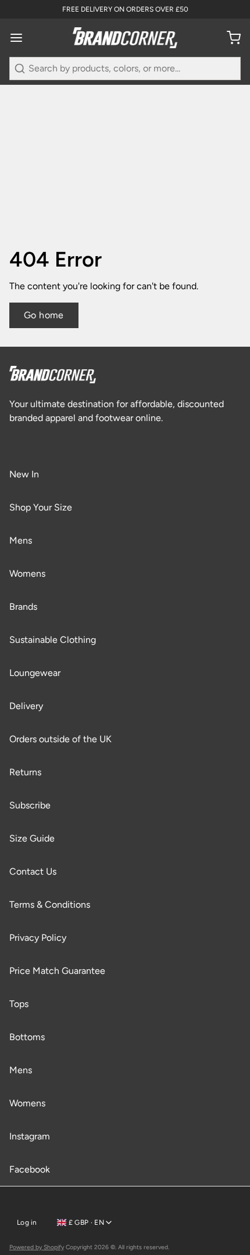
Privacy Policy (37, 937)
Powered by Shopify (36, 1247)
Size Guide (32, 838)
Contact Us (32, 871)
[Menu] (21, 37)
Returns (25, 772)
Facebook (29, 1169)
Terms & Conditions (49, 904)
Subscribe (30, 805)
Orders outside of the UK (60, 739)
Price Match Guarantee (57, 970)
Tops (18, 1003)
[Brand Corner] (125, 37)
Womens (27, 573)
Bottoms (27, 1036)
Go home (44, 315)
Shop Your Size (40, 507)
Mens (20, 540)
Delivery (26, 705)
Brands (23, 606)
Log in (27, 1222)
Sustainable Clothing (52, 639)
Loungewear (34, 672)
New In (24, 474)
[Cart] (229, 37)
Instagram (29, 1136)
